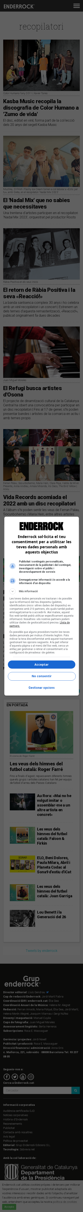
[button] (42, 591)
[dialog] (41, 606)
